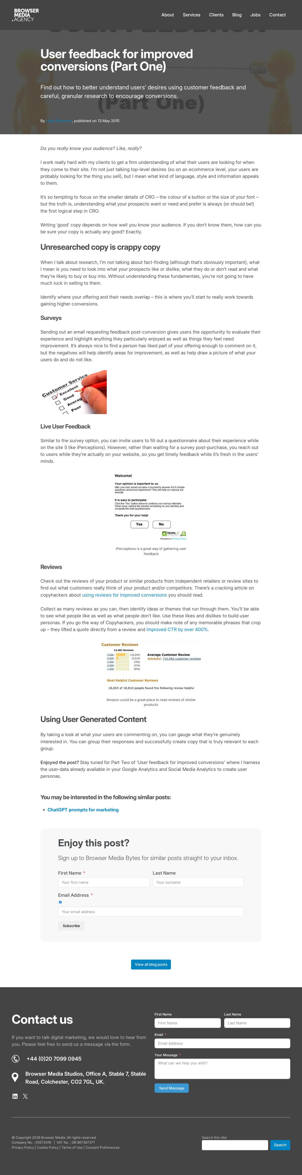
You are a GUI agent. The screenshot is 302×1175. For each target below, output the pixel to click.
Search (280, 1145)
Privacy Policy (23, 1147)
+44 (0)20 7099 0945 (54, 1059)
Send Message (171, 1088)
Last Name (164, 872)
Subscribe (71, 925)
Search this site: (214, 1137)
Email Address (73, 895)
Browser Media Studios (54, 1074)
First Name (69, 872)
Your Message (166, 1055)
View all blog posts (151, 964)
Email (159, 1035)
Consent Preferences (103, 1147)
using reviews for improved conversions (124, 595)
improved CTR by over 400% (177, 629)
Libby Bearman (59, 121)
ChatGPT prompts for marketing (83, 809)
